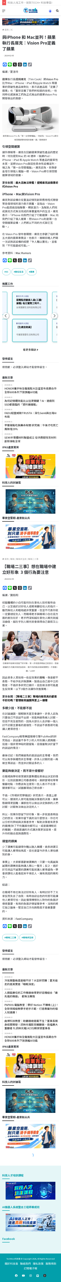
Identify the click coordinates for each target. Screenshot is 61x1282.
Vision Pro (52, 79)
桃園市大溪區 (23, 323)
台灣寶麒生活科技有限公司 (28, 307)
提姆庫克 (21, 79)
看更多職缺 (30, 349)
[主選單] (3, 11)
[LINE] (37, 1275)
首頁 (6, 29)
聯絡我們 (25, 1263)
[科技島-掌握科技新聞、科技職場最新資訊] (30, 10)
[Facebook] (16, 1275)
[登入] (50, 12)
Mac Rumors (23, 253)
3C (11, 29)
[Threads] (44, 1275)
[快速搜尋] (57, 11)
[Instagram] (30, 1275)
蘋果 (5, 79)
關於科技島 (11, 1263)
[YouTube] (23, 1275)
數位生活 (19, 271)
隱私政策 (38, 1263)
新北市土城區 (23, 296)
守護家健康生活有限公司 (27, 334)
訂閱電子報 (30, 1268)
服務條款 (51, 1263)
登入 (21, 367)
